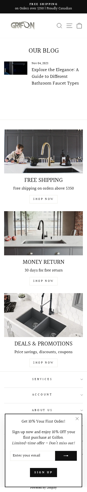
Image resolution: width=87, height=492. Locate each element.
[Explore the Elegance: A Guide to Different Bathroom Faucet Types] (16, 68)
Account (42, 394)
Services (42, 379)
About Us (42, 410)
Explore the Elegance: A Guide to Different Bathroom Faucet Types (55, 76)
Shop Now (43, 199)
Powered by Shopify (43, 488)
